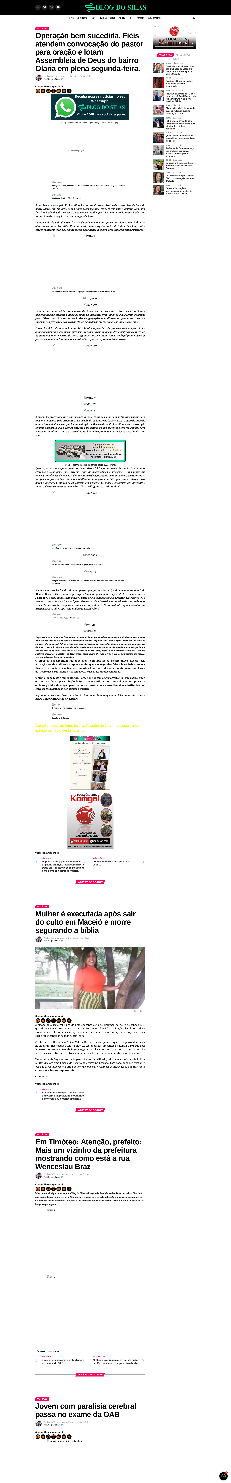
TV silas (103, 18)
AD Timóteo (82, 18)
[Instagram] (53, 91)
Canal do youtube (155, 18)
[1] (223, 1477)
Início (71, 18)
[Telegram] (64, 91)
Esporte (140, 18)
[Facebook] (38, 91)
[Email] (58, 91)
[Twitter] (43, 91)
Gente (130, 18)
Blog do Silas (53, 79)
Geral (112, 18)
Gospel (93, 18)
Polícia (122, 18)
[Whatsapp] (48, 91)
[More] (69, 91)
